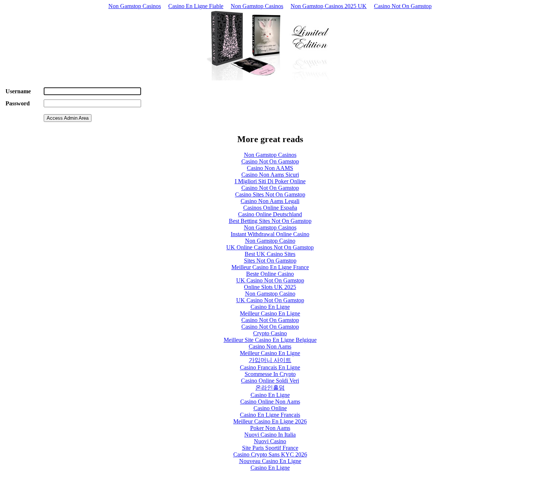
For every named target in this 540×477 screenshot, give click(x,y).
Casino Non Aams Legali (270, 201)
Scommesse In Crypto (270, 374)
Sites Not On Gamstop (270, 260)
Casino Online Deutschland (270, 214)
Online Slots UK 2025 (270, 287)
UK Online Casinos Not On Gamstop (270, 247)
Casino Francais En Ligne (270, 367)
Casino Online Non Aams (270, 401)
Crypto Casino (270, 333)
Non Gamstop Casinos (134, 6)
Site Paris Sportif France (270, 448)
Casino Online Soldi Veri (270, 380)
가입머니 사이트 (270, 360)
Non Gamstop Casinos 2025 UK (329, 6)
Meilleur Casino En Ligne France (270, 267)
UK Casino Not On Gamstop (270, 280)
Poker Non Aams (270, 428)
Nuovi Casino (270, 441)
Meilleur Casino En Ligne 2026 (270, 421)
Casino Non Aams (270, 346)
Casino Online (270, 408)
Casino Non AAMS (270, 168)
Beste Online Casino (270, 274)
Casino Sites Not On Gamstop (270, 194)
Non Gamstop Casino (270, 241)
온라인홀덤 (270, 387)
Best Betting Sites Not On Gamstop (270, 221)
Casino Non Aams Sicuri (270, 174)
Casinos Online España (270, 208)
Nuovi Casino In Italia (270, 434)
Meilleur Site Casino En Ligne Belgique (270, 340)
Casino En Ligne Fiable (195, 6)
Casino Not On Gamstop (403, 6)
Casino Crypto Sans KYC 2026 (270, 454)
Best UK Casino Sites (270, 254)
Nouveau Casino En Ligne (270, 461)
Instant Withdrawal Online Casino (270, 234)
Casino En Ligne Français (270, 415)
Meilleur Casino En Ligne (270, 313)
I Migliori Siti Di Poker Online (270, 181)
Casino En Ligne (270, 307)
